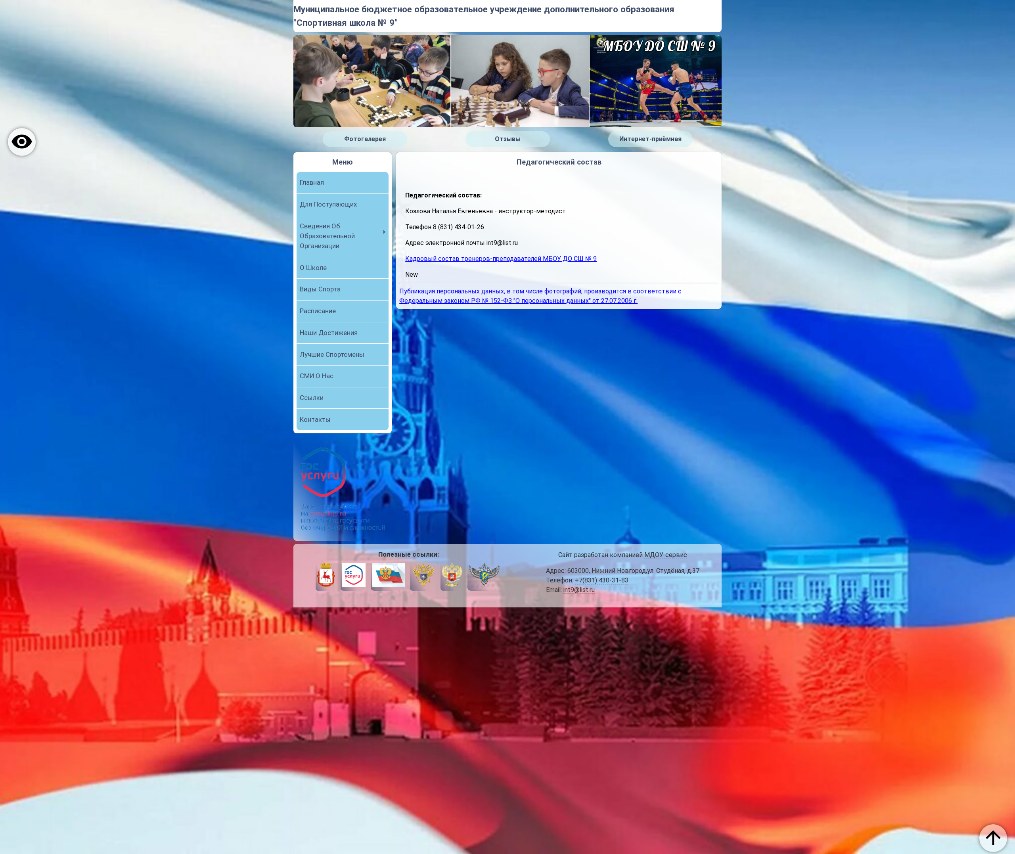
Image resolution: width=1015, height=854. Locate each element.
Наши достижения (329, 333)
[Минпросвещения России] (451, 576)
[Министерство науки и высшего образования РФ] (423, 576)
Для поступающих (328, 204)
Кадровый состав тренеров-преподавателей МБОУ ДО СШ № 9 (501, 258)
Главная (312, 182)
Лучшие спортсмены (332, 354)
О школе (313, 268)
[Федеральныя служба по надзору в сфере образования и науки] (484, 576)
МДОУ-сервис (665, 555)
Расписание (318, 311)
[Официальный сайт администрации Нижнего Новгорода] (326, 576)
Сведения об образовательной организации (327, 236)
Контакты (315, 419)
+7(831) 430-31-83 (601, 580)
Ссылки (312, 398)
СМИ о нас (316, 376)
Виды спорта (320, 289)
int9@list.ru (579, 590)
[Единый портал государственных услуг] (354, 576)
